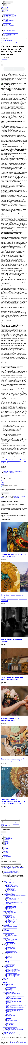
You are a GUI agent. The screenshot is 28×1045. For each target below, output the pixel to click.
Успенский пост (10, 988)
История (5, 938)
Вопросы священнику (8, 20)
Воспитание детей (7, 915)
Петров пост (9, 989)
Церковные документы (9, 1032)
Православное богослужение (10, 33)
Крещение (8, 1018)
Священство (9, 1025)
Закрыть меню (4, 8)
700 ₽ (2, 480)
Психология (6, 944)
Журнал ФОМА (4, 42)
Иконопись (9, 957)
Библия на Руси (10, 891)
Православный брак (11, 951)
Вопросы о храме (10, 1015)
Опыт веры (9, 934)
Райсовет (5, 31)
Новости (5, 19)
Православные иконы (8, 904)
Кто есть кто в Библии (11, 885)
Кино (7, 961)
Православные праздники (9, 894)
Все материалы (7, 23)
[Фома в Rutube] (5, 843)
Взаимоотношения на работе (13, 952)
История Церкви (10, 940)
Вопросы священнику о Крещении (14, 1009)
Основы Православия (8, 14)
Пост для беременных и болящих (14, 991)
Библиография (9, 893)
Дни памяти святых (11, 899)
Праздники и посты (8, 984)
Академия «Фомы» (8, 17)
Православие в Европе (11, 973)
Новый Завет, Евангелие (12, 882)
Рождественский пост (11, 985)
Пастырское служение (8, 472)
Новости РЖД (6, 930)
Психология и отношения (9, 16)
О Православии (10, 936)
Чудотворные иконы (11, 909)
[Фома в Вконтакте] (6, 837)
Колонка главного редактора (10, 926)
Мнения (5, 979)
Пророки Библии (10, 888)
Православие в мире (8, 966)
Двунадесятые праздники (12, 898)
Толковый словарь (10, 964)
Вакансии (5, 853)
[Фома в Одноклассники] (7, 838)
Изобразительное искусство (13, 960)
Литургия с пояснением (12, 1028)
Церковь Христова (8, 1031)
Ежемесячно (14, 487)
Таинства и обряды (8, 1016)
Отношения (6, 925)
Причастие (9, 1019)
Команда (5, 852)
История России (10, 942)
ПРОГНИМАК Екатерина (13, 461)
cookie (16, 873)
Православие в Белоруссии (13, 970)
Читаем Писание (10, 889)
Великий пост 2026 (11, 987)
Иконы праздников (11, 907)
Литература (9, 956)
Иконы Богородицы (11, 906)
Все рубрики (6, 24)
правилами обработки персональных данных (12, 867)
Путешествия (6, 929)
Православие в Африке (12, 969)
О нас (4, 847)
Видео (5, 982)
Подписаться (17, 863)
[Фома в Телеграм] (6, 839)
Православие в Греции (11, 971)
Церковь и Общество (8, 1033)
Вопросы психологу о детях (13, 924)
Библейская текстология (12, 886)
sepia (6, 59)
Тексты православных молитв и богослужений (14, 1034)
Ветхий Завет (9, 884)
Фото (4, 980)
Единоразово (5, 487)
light (2, 59)
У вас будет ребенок (11, 922)
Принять (3, 1043)
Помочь (6, 7)
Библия (5, 881)
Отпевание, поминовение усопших (15, 1021)
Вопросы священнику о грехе (13, 1003)
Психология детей (10, 917)
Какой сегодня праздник (9, 30)
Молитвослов (6, 21)
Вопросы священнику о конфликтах (15, 1007)
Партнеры (5, 855)
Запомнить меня (6, 829)
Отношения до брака (11, 949)
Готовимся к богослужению (10, 1027)
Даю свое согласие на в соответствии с (13, 497)
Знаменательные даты (11, 939)
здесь (9, 490)
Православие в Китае (11, 976)
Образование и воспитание (10, 928)
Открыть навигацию (8, 1)
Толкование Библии (11, 890)
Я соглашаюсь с (11, 494)
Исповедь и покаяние (11, 1020)
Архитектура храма (11, 912)
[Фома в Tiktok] (5, 841)
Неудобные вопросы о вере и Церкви (12, 471)
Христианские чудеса (11, 935)
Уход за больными (10, 947)
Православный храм (8, 911)
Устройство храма (10, 913)
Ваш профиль (7, 3)
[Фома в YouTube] (6, 842)
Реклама (5, 849)
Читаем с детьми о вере (9, 34)
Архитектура (9, 955)
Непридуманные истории (9, 15)
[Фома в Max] (5, 844)
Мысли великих (10, 965)
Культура (5, 953)
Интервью (5, 978)
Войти (10, 40)
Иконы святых (9, 908)
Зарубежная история (11, 943)
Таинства (5, 475)
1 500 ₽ (2, 482)
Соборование (9, 1024)
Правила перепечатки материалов (11, 872)
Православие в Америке (12, 967)
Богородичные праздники (12, 900)
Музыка (8, 958)
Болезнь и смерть (10, 945)
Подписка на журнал (8, 25)
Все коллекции (7, 35)
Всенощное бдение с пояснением (14, 1029)
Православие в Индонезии (12, 975)
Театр (7, 962)
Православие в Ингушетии (13, 974)
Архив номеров (7, 856)
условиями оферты (15, 494)
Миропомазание (10, 1023)
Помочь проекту (4, 493)
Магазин (5, 848)
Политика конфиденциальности (11, 871)
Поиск (5, 4)
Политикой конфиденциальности (10, 498)
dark (4, 59)
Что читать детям (10, 921)
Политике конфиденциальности (18, 1042)
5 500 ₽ (2, 484)
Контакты (5, 851)
